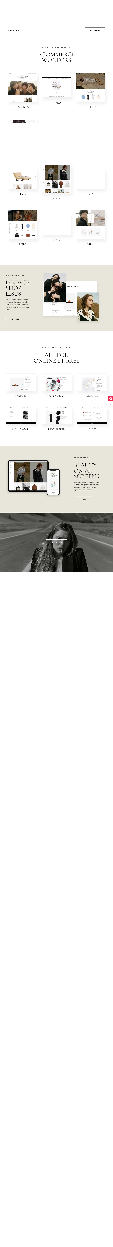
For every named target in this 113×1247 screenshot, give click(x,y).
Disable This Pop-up (72, 1181)
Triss (22, 128)
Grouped (92, 371)
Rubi (22, 220)
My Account (21, 404)
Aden (56, 175)
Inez (90, 170)
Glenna (91, 83)
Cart (92, 405)
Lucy (22, 170)
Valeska (22, 83)
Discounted (56, 405)
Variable (21, 371)
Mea (90, 220)
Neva (56, 216)
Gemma (90, 128)
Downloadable (56, 371)
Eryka (56, 79)
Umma (56, 124)
